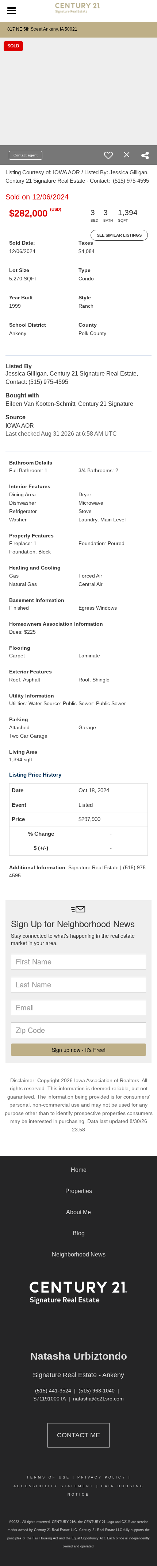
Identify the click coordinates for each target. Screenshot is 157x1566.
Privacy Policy (101, 1477)
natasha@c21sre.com (98, 1399)
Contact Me (78, 1435)
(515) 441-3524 (53, 1391)
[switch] (108, 155)
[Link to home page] (79, 11)
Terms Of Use (48, 1477)
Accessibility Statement (54, 1486)
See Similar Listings (119, 235)
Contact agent (26, 155)
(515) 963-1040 (96, 1391)
